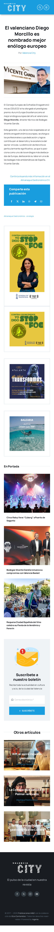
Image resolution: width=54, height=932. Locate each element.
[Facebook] (11, 201)
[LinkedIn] (23, 201)
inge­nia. (35, 919)
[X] (17, 201)
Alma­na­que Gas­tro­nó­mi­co (14, 216)
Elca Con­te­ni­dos (19, 916)
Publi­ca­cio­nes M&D (26, 913)
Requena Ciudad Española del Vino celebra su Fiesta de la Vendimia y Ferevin (24, 625)
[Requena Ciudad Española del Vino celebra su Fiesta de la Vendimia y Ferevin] (27, 580)
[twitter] (23, 894)
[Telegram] (35, 201)
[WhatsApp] (29, 201)
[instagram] (30, 894)
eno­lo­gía (30, 216)
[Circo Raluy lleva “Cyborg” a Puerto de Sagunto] (27, 475)
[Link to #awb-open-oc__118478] (40, 7)
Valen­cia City (29, 52)
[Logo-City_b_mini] (15, 4)
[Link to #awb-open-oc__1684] (46, 7)
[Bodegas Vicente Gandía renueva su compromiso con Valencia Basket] (27, 527)
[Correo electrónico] (41, 201)
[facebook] (17, 894)
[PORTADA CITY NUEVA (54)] (27, 67)
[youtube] (36, 894)
